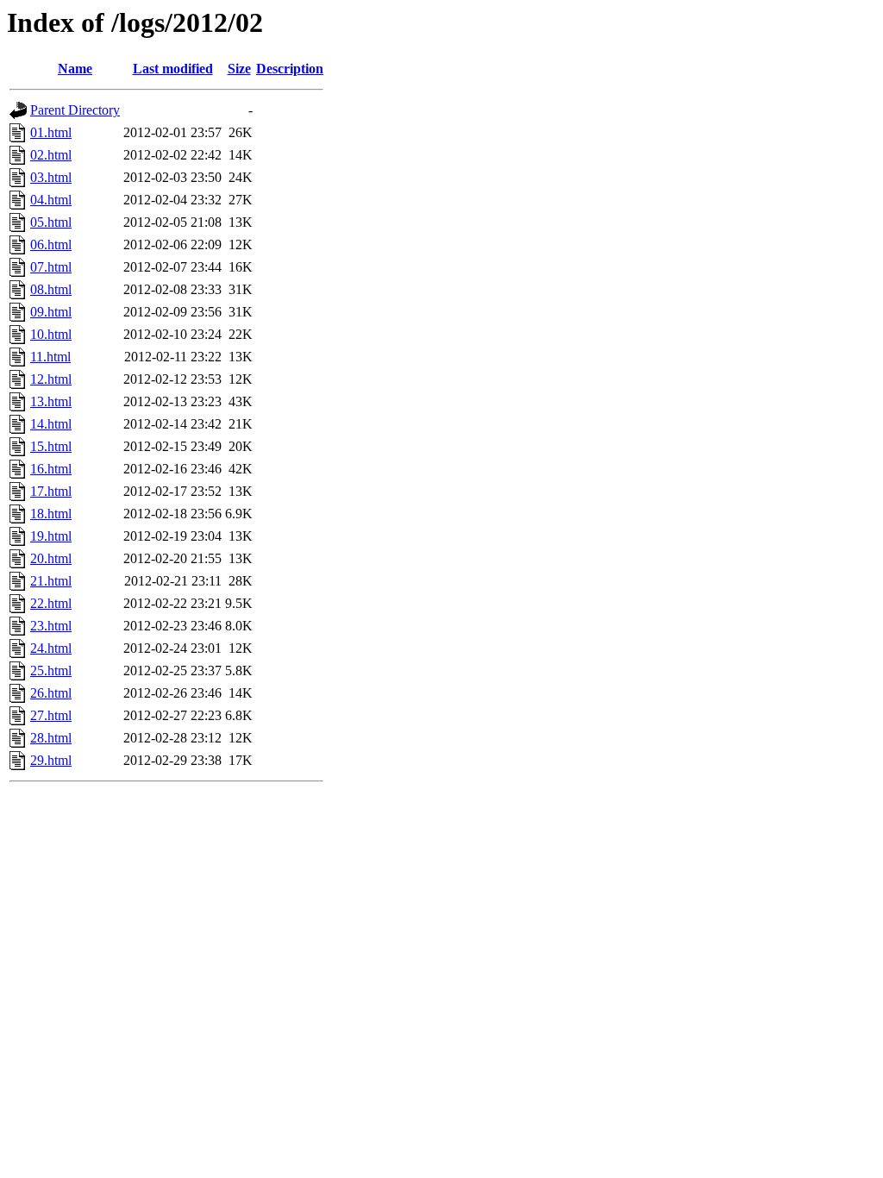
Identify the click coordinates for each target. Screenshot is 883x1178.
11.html (50, 356)
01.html (51, 132)
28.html (51, 737)
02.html (51, 154)
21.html (51, 580)
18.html (51, 513)
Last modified (173, 68)
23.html (51, 625)
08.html (51, 289)
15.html (51, 446)
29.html (51, 760)
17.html (51, 491)
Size (239, 68)
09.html (51, 311)
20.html (51, 558)
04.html (51, 199)
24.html (51, 648)
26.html (51, 693)
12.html (51, 379)
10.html (51, 334)
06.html (51, 244)
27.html (51, 715)
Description (289, 68)
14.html (51, 424)
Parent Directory (75, 110)
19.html (51, 536)
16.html (51, 468)
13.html (51, 401)
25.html (51, 670)
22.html (51, 603)
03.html (51, 177)
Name (75, 68)
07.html (51, 267)
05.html (51, 222)
